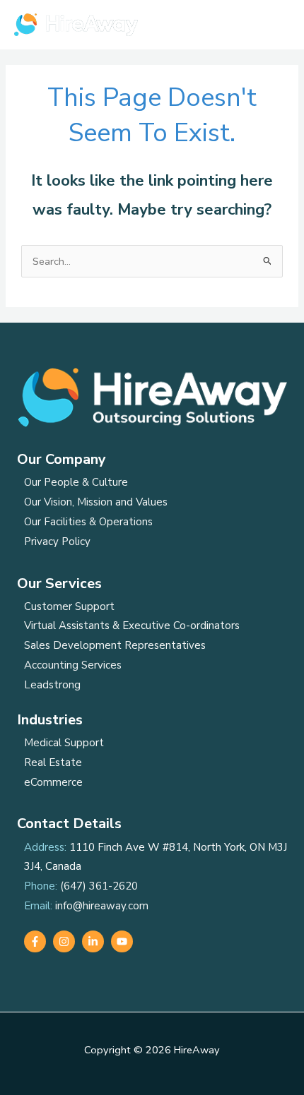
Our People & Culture (76, 482)
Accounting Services (73, 665)
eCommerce (53, 782)
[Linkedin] (93, 941)
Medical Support (64, 743)
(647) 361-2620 (99, 886)
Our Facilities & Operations (88, 522)
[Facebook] (35, 941)
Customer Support (69, 606)
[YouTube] (122, 941)
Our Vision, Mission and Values (96, 502)
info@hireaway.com (101, 906)
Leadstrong (52, 685)
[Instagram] (64, 941)
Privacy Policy (57, 541)
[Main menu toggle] (275, 25)
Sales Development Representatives (115, 645)
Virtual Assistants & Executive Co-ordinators (132, 625)
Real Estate (53, 762)
